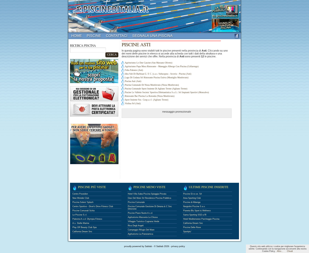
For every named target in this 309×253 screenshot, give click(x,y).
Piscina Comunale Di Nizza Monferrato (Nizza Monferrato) (152, 85)
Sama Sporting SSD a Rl (194, 215)
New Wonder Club (80, 198)
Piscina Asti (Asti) (133, 81)
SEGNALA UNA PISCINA (152, 36)
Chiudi (290, 251)
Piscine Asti (136, 44)
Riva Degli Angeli (136, 225)
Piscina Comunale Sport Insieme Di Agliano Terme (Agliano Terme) (156, 88)
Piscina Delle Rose (192, 227)
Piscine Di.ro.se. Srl (192, 194)
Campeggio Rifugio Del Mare (141, 230)
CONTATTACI (116, 36)
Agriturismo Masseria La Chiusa (143, 217)
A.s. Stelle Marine (80, 223)
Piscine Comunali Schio (83, 210)
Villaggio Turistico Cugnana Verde (143, 221)
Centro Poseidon (80, 194)
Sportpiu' (187, 231)
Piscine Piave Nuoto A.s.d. (140, 213)
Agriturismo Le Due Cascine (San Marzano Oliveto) (148, 63)
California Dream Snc (82, 231)
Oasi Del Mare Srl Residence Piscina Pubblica (149, 198)
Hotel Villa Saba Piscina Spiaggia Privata (147, 194)
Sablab (148, 246)
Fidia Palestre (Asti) (134, 70)
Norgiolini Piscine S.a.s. (194, 206)
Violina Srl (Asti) (133, 103)
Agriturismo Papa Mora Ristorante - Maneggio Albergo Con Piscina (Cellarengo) (162, 66)
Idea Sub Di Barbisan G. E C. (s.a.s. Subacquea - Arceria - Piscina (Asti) (158, 74)
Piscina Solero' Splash (82, 202)
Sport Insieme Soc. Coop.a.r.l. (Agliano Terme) (146, 100)
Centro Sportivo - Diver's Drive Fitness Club (92, 206)
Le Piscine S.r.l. (79, 215)
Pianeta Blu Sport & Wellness (197, 210)
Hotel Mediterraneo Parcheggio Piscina (201, 219)
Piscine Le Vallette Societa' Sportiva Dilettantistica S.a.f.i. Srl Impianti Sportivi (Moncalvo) (167, 92)
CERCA (112, 54)
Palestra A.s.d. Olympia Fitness (87, 219)
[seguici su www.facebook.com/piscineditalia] (236, 37)
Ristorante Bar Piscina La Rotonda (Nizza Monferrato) (149, 96)
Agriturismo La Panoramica (140, 234)
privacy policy (178, 246)
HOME (76, 36)
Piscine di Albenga (191, 202)
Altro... (280, 251)
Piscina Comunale (136, 202)
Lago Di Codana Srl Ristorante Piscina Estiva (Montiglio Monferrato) (156, 77)
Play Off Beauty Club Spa (84, 227)
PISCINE (94, 36)
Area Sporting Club (192, 198)
